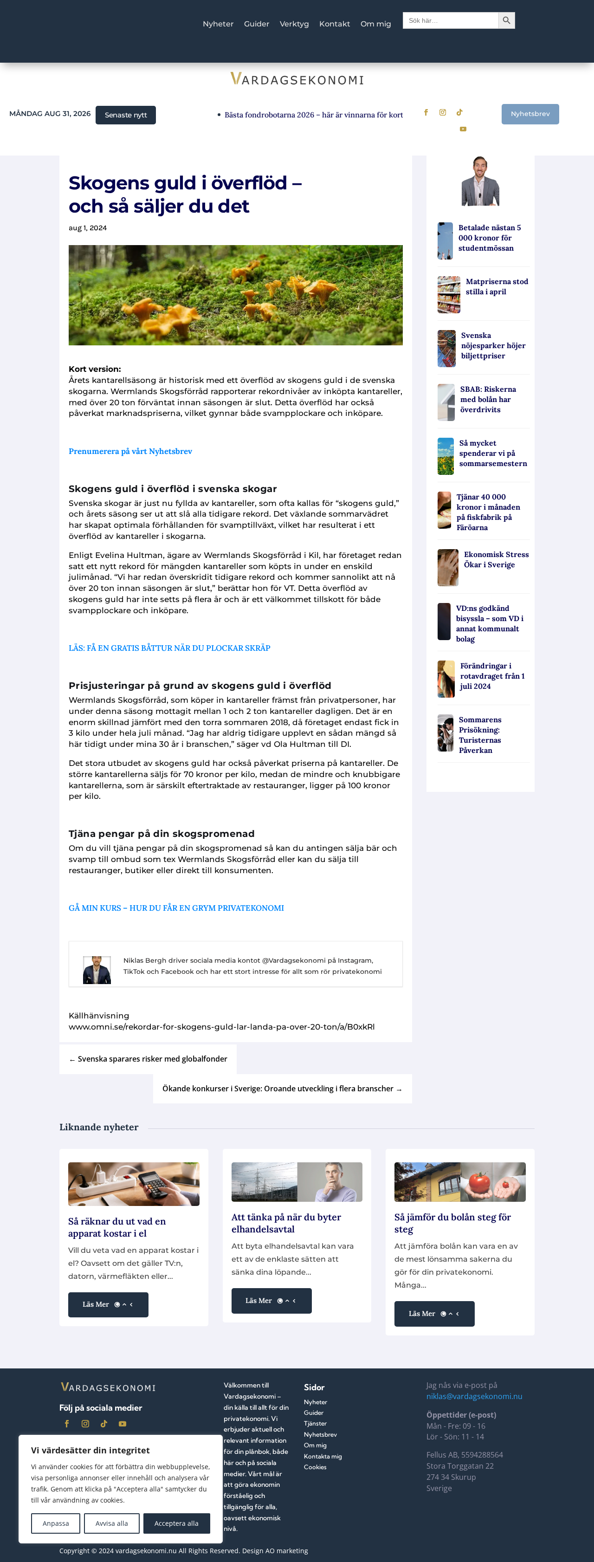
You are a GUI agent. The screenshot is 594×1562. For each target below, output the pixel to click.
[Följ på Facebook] (426, 112)
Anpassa (56, 1523)
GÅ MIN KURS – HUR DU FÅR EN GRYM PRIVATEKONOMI (176, 908)
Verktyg (294, 24)
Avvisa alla (112, 1523)
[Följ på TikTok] (459, 112)
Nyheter (218, 24)
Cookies (315, 1467)
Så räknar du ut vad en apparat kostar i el (117, 1227)
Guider (257, 24)
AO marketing (286, 1550)
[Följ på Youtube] (463, 129)
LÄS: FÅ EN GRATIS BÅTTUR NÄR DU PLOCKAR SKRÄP (170, 648)
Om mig (376, 24)
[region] (121, 1489)
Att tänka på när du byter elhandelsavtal (286, 1223)
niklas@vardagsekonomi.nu (474, 1396)
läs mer (96, 1304)
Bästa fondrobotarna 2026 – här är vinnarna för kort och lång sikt (318, 114)
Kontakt (334, 24)
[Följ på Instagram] (442, 112)
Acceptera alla (177, 1523)
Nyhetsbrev (530, 114)
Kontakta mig (323, 1456)
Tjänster (315, 1423)
